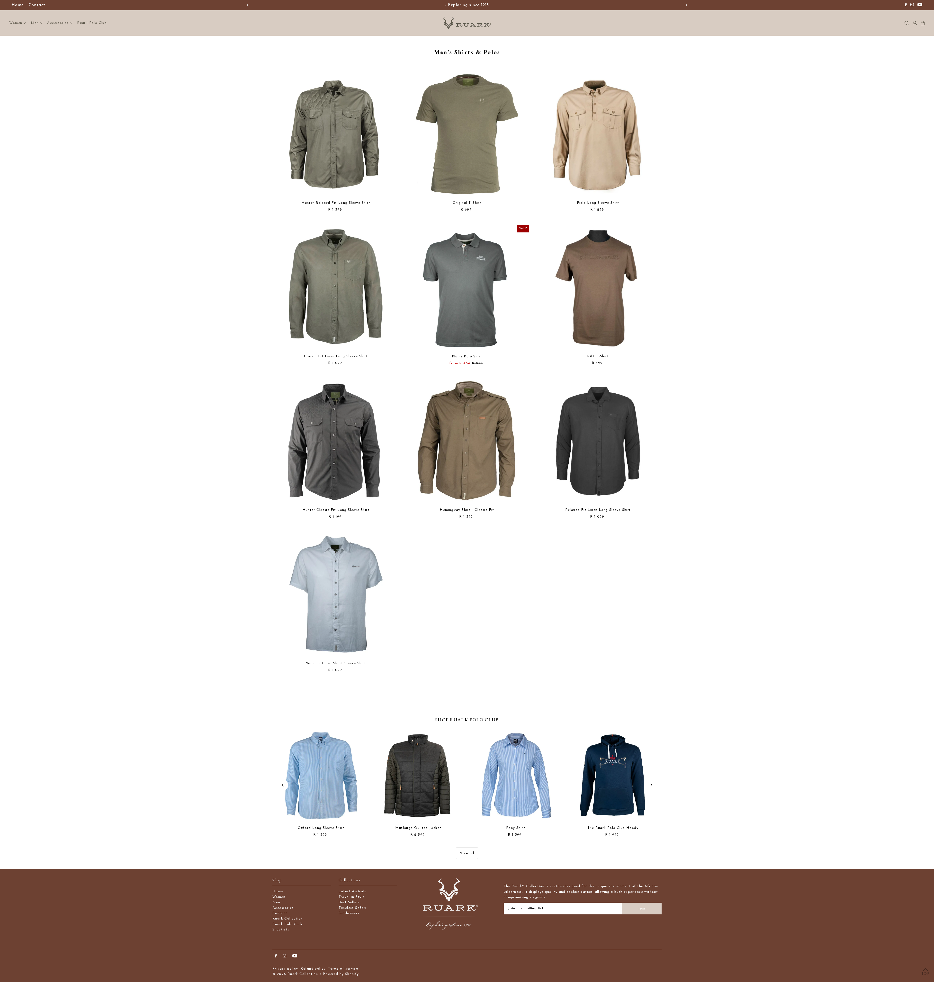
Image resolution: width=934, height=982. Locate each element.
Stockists (280, 929)
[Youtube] (919, 5)
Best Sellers (349, 902)
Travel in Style (352, 897)
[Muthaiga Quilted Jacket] (418, 776)
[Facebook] (906, 5)
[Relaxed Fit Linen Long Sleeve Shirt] (598, 440)
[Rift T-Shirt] (598, 287)
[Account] (915, 23)
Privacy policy (285, 969)
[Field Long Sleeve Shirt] (598, 134)
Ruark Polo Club (287, 924)
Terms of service (343, 969)
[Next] (686, 5)
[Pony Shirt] (515, 776)
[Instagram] (912, 5)
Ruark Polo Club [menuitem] (92, 23)
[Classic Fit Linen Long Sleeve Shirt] (336, 287)
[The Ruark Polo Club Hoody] (613, 776)
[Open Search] (907, 23)
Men (35, 23)
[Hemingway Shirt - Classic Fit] (467, 440)
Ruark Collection (287, 918)
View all (467, 853)
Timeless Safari (353, 908)
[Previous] (247, 5)
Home (18, 5)
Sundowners (349, 913)
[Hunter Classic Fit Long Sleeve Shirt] (336, 440)
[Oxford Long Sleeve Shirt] (321, 776)
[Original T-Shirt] (467, 134)
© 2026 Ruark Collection (295, 974)
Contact (37, 5)
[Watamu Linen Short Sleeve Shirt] (336, 594)
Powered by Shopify (341, 974)
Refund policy (313, 969)
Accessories (57, 23)
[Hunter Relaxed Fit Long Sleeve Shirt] (336, 134)
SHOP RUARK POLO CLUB (467, 720)
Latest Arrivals (352, 891)
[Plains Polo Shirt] (467, 287)
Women (15, 23)
